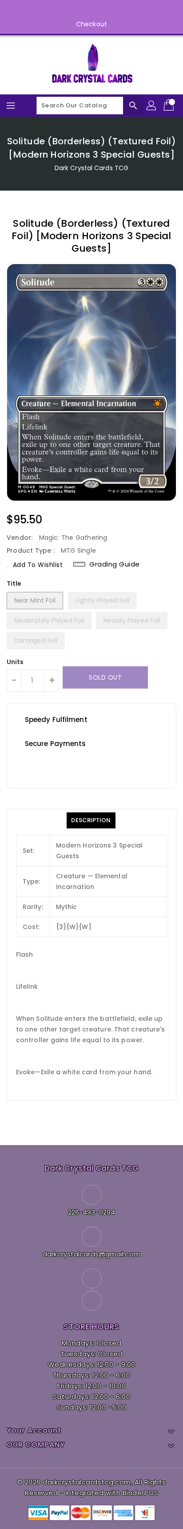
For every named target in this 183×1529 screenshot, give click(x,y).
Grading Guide (114, 564)
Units (15, 662)
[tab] (91, 820)
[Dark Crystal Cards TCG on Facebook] (83, 10)
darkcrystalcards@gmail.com (91, 1254)
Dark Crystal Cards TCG (91, 167)
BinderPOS (141, 1492)
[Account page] (152, 105)
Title (14, 583)
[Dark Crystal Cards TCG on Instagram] (100, 10)
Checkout (91, 24)
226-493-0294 (91, 1212)
